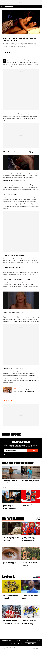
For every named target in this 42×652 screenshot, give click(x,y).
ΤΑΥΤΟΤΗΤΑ (12, 640)
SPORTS (8, 577)
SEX (4, 36)
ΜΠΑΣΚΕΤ (24, 594)
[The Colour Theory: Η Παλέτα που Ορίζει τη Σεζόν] (30, 472)
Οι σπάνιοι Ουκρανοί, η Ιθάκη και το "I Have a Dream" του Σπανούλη (30, 597)
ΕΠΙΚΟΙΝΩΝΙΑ (5, 640)
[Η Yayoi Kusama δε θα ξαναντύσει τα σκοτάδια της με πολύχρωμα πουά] (30, 528)
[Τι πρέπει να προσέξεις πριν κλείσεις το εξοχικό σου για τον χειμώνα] (11, 528)
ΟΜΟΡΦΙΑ (5, 560)
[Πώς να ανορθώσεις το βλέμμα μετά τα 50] (11, 553)
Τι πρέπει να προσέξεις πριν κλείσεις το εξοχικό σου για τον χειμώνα (11, 539)
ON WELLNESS (13, 519)
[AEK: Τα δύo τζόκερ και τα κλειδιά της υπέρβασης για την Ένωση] (11, 586)
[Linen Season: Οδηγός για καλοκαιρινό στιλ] (11, 472)
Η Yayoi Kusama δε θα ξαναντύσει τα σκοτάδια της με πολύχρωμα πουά (30, 539)
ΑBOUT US (18, 640)
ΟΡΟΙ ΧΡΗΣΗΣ (25, 640)
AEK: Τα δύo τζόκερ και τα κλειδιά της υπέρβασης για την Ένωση (10, 597)
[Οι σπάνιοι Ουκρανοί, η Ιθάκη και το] (30, 586)
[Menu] (1, 6)
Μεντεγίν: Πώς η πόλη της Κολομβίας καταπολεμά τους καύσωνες (30, 564)
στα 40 (7, 116)
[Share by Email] (10, 53)
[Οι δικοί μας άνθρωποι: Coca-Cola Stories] (30, 496)
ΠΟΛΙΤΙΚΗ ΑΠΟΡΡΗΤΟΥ (35, 640)
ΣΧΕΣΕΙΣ (16, 388)
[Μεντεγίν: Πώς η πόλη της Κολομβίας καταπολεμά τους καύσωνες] (30, 553)
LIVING (23, 560)
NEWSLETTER (30, 643)
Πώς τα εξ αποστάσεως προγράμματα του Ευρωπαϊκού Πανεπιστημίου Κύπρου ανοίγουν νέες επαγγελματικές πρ (11, 506)
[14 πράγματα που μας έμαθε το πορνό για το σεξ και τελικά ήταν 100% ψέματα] (7, 390)
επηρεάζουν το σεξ (14, 66)
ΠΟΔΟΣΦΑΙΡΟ (6, 594)
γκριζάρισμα (14, 60)
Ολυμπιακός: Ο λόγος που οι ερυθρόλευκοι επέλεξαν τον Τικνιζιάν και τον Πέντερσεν (11, 622)
